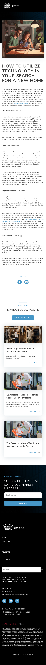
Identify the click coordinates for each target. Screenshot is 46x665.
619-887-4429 (10, 591)
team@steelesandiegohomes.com (16, 595)
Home (4, 538)
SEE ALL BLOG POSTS (23, 318)
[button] (23, 6)
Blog (4, 556)
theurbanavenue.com (21, 104)
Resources (6, 559)
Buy (3, 548)
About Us (6, 541)
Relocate (6, 552)
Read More (33, 363)
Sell (4, 545)
